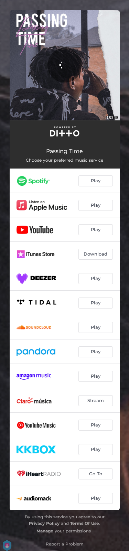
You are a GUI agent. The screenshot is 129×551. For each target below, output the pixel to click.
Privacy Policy (44, 523)
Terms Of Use (84, 523)
